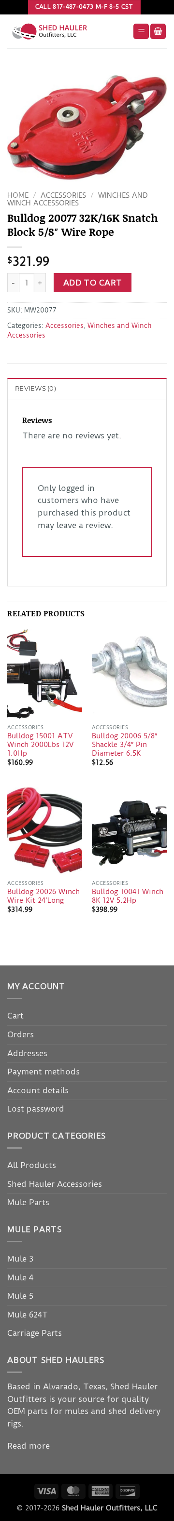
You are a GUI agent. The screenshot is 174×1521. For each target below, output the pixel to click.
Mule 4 (20, 1277)
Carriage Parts (34, 1333)
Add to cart (92, 282)
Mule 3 (20, 1258)
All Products (31, 1165)
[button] (141, 32)
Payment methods (43, 1071)
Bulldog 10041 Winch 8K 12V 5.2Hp (127, 896)
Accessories (63, 195)
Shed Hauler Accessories (54, 1184)
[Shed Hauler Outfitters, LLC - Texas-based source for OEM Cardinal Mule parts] (66, 31)
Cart (15, 1015)
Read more (28, 1446)
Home (18, 195)
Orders (20, 1034)
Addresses (27, 1053)
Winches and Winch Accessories (77, 199)
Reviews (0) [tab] (35, 388)
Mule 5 (20, 1296)
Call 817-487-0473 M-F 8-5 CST (84, 6)
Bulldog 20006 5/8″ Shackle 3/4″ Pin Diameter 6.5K (124, 744)
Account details (38, 1090)
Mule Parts (28, 1202)
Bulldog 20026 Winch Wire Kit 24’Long (43, 896)
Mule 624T (27, 1314)
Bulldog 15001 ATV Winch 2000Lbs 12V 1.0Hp (40, 744)
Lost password (35, 1109)
